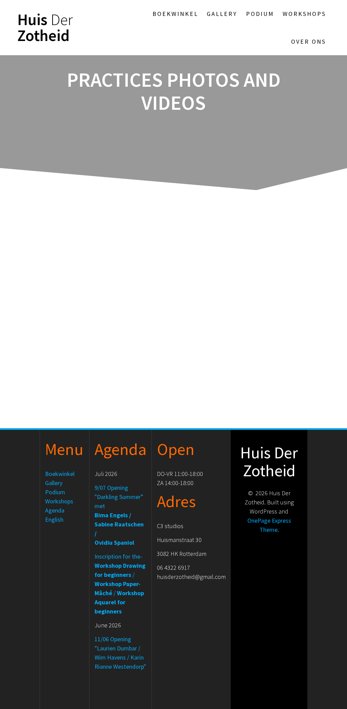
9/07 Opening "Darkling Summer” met (119, 515)
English (54, 519)
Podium (260, 14)
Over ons (308, 41)
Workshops (304, 14)
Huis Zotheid (45, 28)
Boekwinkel (175, 14)
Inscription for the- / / (120, 583)
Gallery (222, 14)
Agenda (54, 510)
